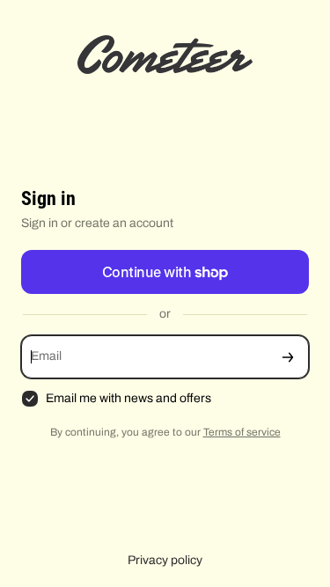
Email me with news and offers (128, 398)
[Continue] (288, 356)
